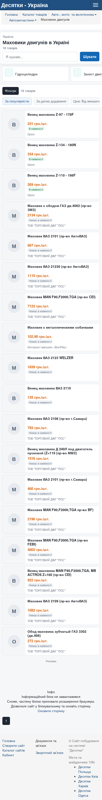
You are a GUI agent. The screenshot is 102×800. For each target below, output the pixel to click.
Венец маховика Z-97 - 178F (51, 114)
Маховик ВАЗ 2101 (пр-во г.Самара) (57, 479)
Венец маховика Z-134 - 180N (52, 145)
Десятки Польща (84, 769)
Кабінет (8, 754)
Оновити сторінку (51, 710)
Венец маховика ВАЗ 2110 (49, 388)
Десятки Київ (88, 776)
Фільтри (10, 90)
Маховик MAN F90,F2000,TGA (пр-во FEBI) (58, 542)
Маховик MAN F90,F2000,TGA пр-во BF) (60, 510)
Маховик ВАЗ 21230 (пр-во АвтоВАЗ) (58, 266)
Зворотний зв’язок (49, 752)
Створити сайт (13, 745)
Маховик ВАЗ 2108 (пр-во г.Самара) (57, 419)
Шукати (89, 56)
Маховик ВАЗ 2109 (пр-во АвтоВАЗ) (57, 601)
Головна (8, 740)
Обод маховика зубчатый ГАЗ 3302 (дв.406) (57, 633)
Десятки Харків (84, 783)
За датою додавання (51, 101)
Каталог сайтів (13, 750)
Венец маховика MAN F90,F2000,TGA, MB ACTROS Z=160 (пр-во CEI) (62, 573)
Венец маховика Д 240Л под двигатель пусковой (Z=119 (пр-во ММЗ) (60, 451)
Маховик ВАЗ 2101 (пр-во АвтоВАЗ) (57, 236)
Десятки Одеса (84, 793)
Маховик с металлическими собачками (60, 327)
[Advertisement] (51, 676)
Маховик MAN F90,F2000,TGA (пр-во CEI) (62, 297)
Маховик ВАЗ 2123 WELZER (50, 358)
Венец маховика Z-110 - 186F (52, 175)
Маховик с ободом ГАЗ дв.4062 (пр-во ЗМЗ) (60, 208)
